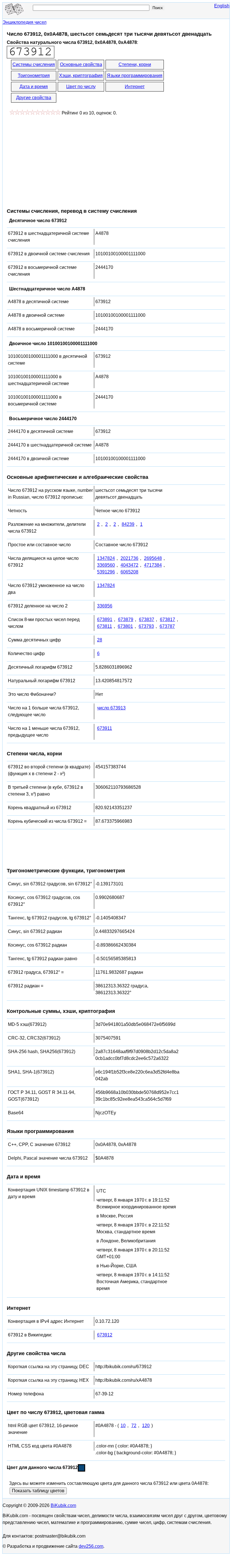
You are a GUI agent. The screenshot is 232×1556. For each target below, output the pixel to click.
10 (123, 1425)
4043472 (129, 565)
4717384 (153, 565)
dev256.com (91, 1546)
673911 (104, 728)
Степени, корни (135, 64)
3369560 (106, 565)
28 (99, 639)
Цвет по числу (81, 86)
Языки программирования (134, 75)
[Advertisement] (54, 159)
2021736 (129, 558)
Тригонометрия (34, 75)
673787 (167, 626)
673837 (146, 619)
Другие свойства (33, 97)
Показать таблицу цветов (38, 1490)
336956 (104, 605)
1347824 (106, 558)
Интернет (135, 86)
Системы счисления (33, 64)
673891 (104, 619)
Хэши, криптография (81, 75)
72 (133, 1425)
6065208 (129, 571)
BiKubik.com (63, 1505)
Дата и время (34, 86)
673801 (125, 626)
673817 (167, 619)
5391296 (106, 571)
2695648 (153, 558)
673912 (104, 1334)
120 (146, 1425)
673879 (125, 619)
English (221, 5)
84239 (128, 524)
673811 (104, 626)
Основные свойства (81, 64)
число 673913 (111, 707)
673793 (146, 626)
